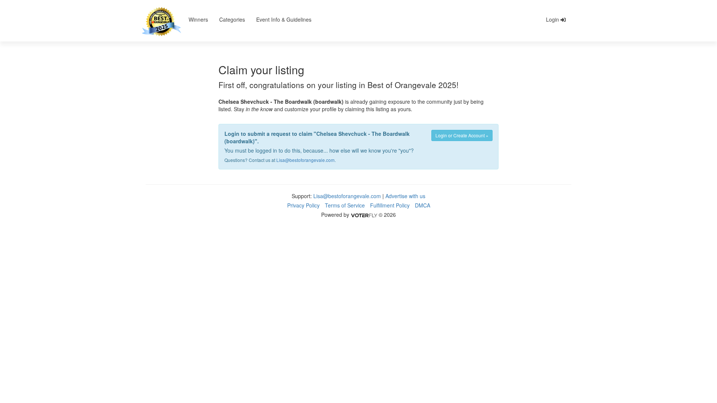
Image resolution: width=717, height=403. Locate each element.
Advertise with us (405, 196)
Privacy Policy (303, 205)
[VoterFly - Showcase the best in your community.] (364, 214)
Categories (232, 19)
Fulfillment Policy (390, 205)
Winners (198, 19)
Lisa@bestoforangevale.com (305, 160)
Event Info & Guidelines (283, 19)
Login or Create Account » (461, 135)
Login (553, 19)
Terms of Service (345, 205)
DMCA (422, 205)
